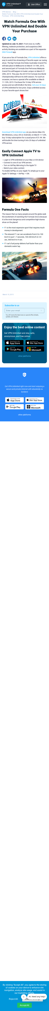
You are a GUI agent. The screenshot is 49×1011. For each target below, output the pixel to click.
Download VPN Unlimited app (14, 132)
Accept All (24, 1005)
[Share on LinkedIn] (14, 39)
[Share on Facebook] (4, 39)
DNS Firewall (7, 52)
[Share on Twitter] (9, 39)
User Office (35, 4)
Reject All (13, 999)
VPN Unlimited (34, 57)
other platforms (24, 356)
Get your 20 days (39, 85)
